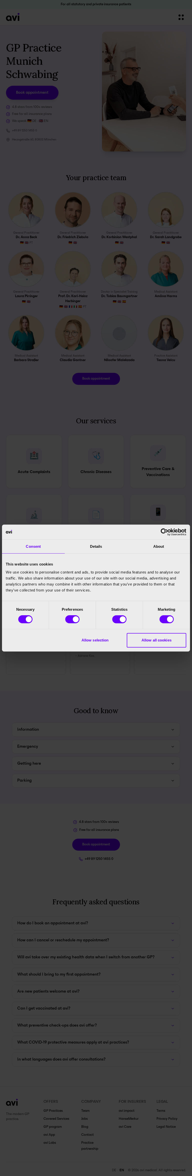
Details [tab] (96, 546)
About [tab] (158, 546)
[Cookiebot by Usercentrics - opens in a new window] (164, 532)
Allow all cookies (157, 640)
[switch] (72, 619)
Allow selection (95, 640)
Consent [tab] (33, 546)
